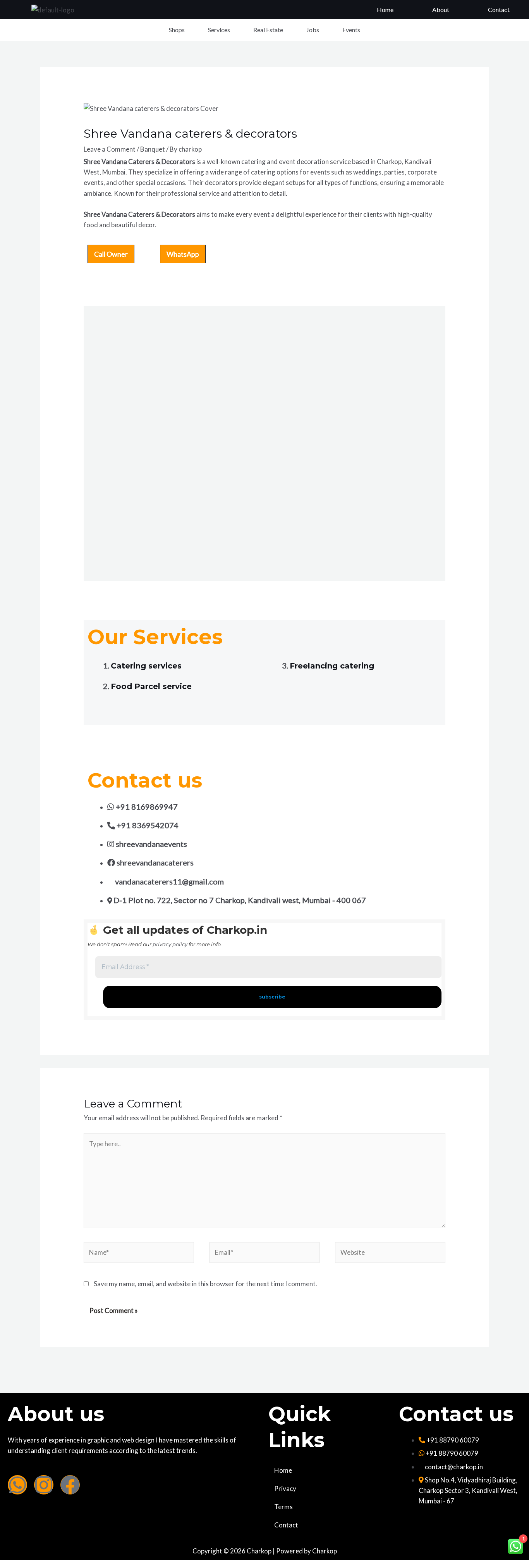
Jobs (312, 29)
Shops (177, 29)
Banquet (152, 149)
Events (351, 29)
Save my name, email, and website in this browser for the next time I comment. (205, 1284)
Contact (499, 9)
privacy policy (170, 944)
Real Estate (268, 29)
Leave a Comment (110, 149)
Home (385, 9)
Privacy (285, 1488)
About (440, 9)
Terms (283, 1507)
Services (219, 29)
